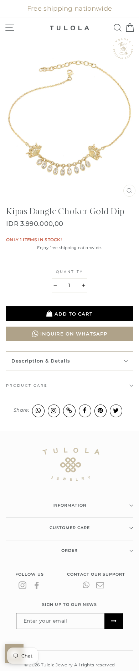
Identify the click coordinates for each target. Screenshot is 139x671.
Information (69, 505)
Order (69, 550)
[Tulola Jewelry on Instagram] (22, 585)
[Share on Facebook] (85, 411)
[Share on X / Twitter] (116, 411)
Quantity (69, 272)
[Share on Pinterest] (100, 411)
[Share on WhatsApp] (38, 411)
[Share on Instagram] (54, 411)
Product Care (27, 385)
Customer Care (70, 527)
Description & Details (40, 361)
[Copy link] (69, 411)
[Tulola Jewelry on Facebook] (37, 585)
